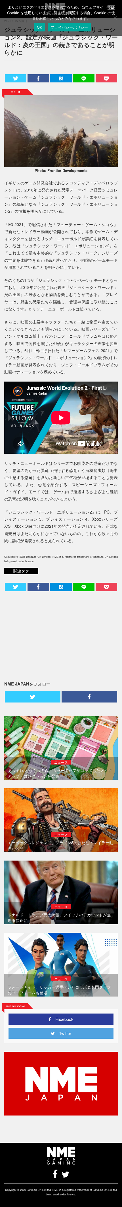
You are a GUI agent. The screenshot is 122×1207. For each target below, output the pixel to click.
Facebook (62, 1019)
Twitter (63, 1033)
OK (39, 27)
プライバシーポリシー (69, 27)
